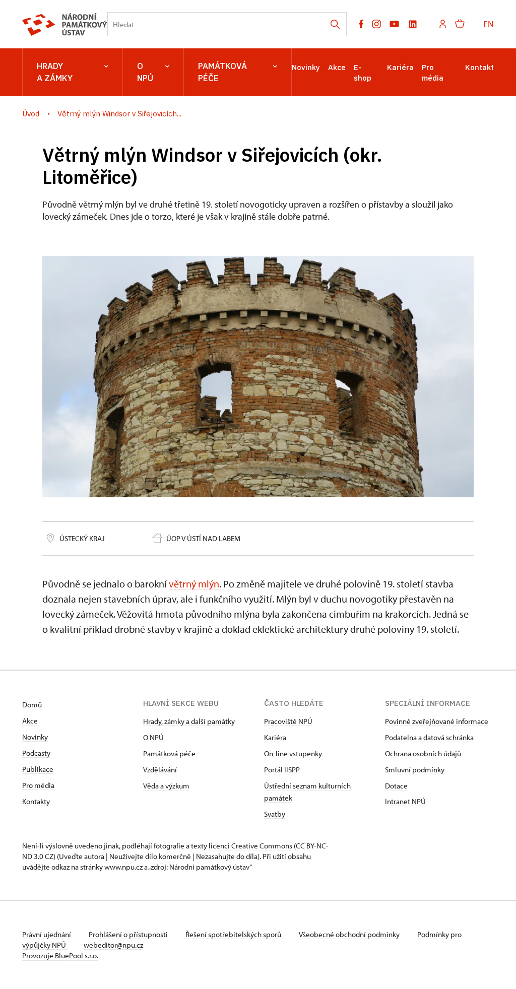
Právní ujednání (47, 934)
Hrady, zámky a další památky (189, 721)
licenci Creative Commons (250, 845)
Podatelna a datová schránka (429, 737)
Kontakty (36, 801)
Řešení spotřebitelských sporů (234, 934)
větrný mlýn (194, 583)
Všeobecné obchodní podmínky (350, 934)
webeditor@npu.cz (113, 945)
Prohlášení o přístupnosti (129, 934)
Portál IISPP (282, 769)
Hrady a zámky (55, 72)
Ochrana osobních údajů (423, 753)
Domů (32, 704)
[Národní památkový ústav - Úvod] (64, 24)
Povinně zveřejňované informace (436, 721)
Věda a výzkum (166, 785)
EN (488, 24)
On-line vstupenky (293, 753)
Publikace (37, 769)
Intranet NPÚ (405, 801)
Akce (337, 67)
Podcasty (36, 753)
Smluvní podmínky (414, 769)
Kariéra (400, 67)
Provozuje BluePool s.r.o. (60, 955)
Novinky (306, 67)
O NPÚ (145, 72)
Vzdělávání (160, 769)
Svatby (274, 814)
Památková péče (222, 72)
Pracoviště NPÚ (288, 721)
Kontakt (479, 67)
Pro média (38, 785)
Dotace (396, 785)
